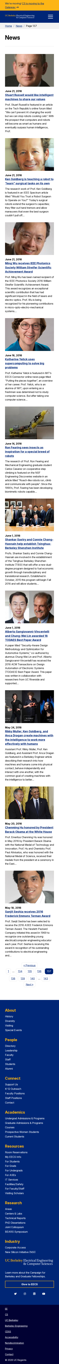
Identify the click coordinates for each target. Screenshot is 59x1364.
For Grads (10, 1165)
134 (20, 971)
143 (46, 978)
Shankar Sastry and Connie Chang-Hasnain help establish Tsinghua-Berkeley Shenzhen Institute (29, 544)
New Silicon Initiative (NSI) (20, 1252)
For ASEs (10, 1175)
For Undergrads (14, 1170)
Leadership (11, 1050)
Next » (30, 984)
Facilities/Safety (14, 1184)
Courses (9, 1127)
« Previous (30, 965)
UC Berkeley (11, 1320)
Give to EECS (29, 1284)
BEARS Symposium (16, 1231)
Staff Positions (13, 1098)
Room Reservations (16, 1152)
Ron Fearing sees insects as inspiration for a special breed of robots (27, 452)
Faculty (9, 1054)
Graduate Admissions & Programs (24, 1123)
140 (32, 978)
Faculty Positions (15, 1093)
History (9, 1016)
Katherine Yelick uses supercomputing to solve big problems (24, 363)
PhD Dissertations (15, 1222)
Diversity (10, 1021)
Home (8, 25)
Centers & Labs (13, 1213)
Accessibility (11, 1337)
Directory (10, 1045)
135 (30, 971)
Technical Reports (15, 1218)
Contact (9, 1102)
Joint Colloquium (14, 1227)
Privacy (9, 1348)
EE (6, 1308)
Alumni (9, 1068)
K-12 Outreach (13, 1088)
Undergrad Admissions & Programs (25, 1118)
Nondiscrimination (14, 1343)
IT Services (11, 1179)
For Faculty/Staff (14, 1188)
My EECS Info (13, 1156)
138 (13, 978)
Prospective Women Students (22, 1132)
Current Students (14, 1136)
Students (10, 1064)
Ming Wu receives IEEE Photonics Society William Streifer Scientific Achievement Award (28, 267)
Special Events (13, 1030)
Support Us (11, 1084)
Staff (8, 1059)
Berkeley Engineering (16, 1326)
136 (39, 971)
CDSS (8, 1331)
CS (6, 1314)
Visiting (9, 1025)
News (19, 25)
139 (23, 978)
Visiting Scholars (14, 1193)
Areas (8, 1209)
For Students (12, 1161)
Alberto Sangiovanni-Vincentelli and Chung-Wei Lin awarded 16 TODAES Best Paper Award (27, 636)
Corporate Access (15, 1247)
